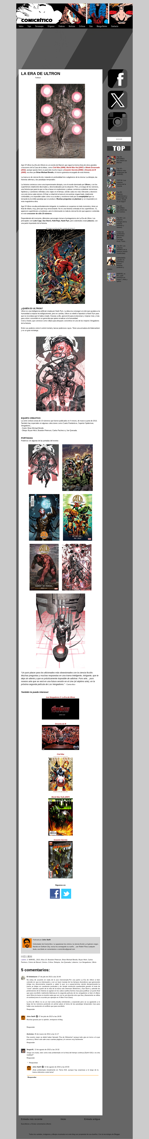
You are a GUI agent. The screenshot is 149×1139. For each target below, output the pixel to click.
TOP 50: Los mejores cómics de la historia (121, 183)
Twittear (38, 78)
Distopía (57, 962)
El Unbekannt (32, 977)
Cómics (44, 962)
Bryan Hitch (83, 960)
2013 (38, 960)
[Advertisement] (74, 47)
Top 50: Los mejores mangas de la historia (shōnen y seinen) (122, 222)
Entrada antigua (92, 1119)
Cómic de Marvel (34, 962)
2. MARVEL (31, 960)
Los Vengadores (85, 962)
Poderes (62, 26)
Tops (29, 26)
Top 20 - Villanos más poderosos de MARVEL (122, 171)
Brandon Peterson (54, 960)
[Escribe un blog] (24, 956)
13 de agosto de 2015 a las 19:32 (47, 1049)
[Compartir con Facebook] (29, 956)
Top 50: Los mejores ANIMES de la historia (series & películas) (122, 249)
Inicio (63, 1119)
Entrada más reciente (31, 1119)
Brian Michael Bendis (70, 960)
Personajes (39, 26)
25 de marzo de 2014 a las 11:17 (47, 1034)
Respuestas (33, 1063)
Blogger (117, 1134)
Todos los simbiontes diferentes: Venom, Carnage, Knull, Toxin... (122, 236)
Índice (21, 26)
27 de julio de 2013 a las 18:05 (50, 1016)
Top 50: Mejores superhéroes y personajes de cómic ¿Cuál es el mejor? (122, 196)
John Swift (31, 1016)
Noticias (72, 26)
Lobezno (75, 962)
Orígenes (51, 26)
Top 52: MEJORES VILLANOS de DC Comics (122, 209)
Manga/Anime (102, 26)
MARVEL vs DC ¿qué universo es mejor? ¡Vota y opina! (122, 277)
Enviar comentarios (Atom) (41, 1124)
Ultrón (94, 962)
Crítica (50, 962)
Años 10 (44, 960)
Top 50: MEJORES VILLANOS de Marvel (122, 159)
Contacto (114, 26)
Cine (91, 26)
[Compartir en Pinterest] (31, 956)
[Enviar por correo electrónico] (22, 956)
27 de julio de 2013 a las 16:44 (49, 977)
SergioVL (30, 1049)
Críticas (82, 26)
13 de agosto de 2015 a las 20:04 (56, 1067)
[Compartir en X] (26, 956)
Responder (31, 1009)
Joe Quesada (66, 962)
